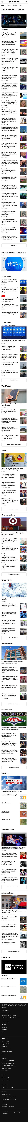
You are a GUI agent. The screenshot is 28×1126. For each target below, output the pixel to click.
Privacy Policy (5, 1077)
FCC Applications (6, 1068)
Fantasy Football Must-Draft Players (10, 1017)
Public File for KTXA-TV (7, 1063)
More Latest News (14, 380)
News (9, 5)
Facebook (4, 1027)
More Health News (13, 637)
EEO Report (4, 1070)
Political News (5, 1010)
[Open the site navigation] (5, 1)
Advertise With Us (6, 1048)
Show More (13, 245)
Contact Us (4, 1046)
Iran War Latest (5, 1012)
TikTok (3, 1032)
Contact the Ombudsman (8, 1106)
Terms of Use (4, 1085)
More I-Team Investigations (13, 444)
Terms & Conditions (6, 1051)
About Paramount (6, 1094)
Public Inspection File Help (8, 1065)
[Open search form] (26, 1)
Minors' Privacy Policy (7, 1087)
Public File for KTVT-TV (7, 1060)
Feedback (4, 1104)
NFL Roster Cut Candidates (8, 1015)
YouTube (3, 1024)
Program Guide (5, 1044)
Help (2, 1101)
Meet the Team (5, 1041)
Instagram (4, 1029)
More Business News (13, 704)
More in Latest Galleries (13, 951)
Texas (2, 5)
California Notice (5, 1080)
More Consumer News (14, 574)
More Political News (13, 509)
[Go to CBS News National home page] (14, 2)
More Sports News (13, 767)
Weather (15, 5)
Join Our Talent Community (8, 1099)
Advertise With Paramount (8, 1096)
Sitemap (3, 1053)
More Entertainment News (13, 887)
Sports (21, 5)
